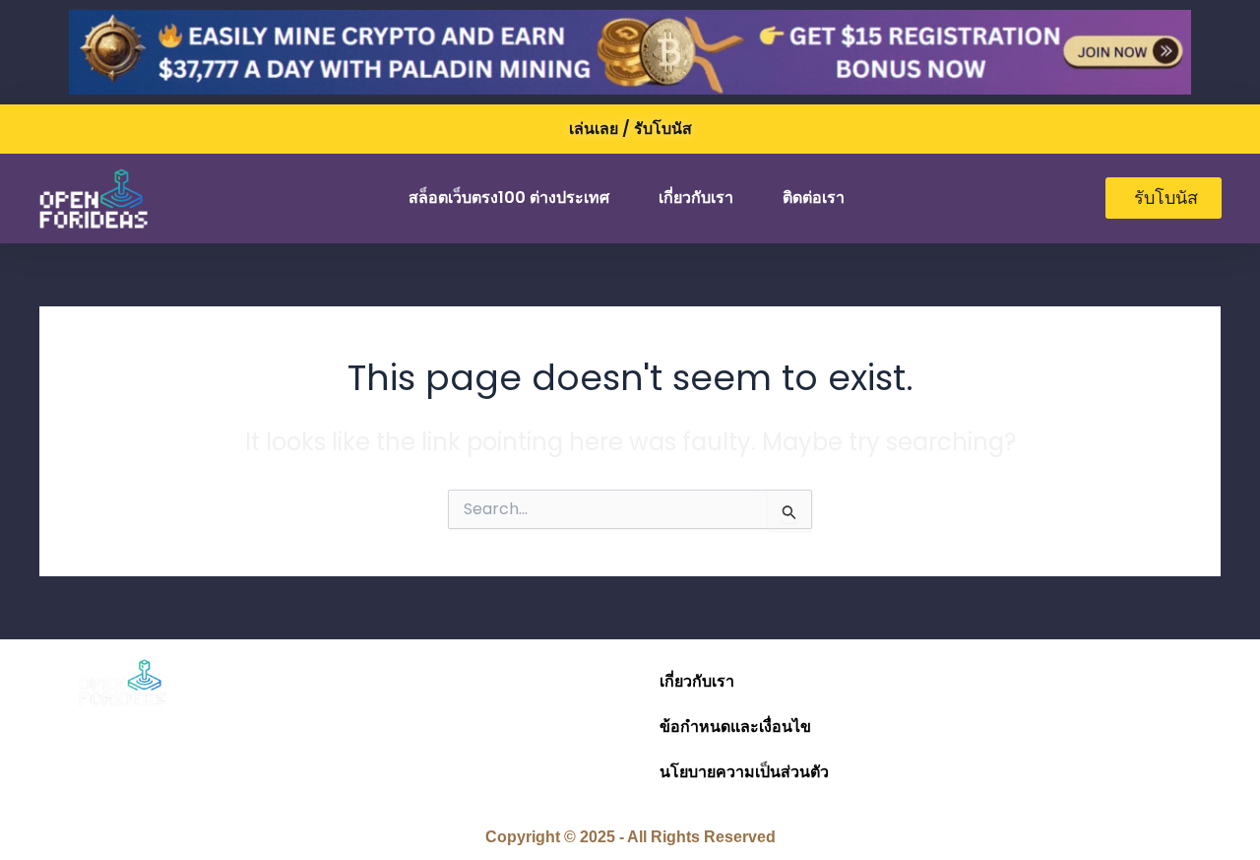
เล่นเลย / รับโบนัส (630, 128)
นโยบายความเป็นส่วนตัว (744, 771)
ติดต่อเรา (814, 197)
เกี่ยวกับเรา (696, 197)
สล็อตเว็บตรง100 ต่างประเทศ (509, 197)
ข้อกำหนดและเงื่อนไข (735, 726)
